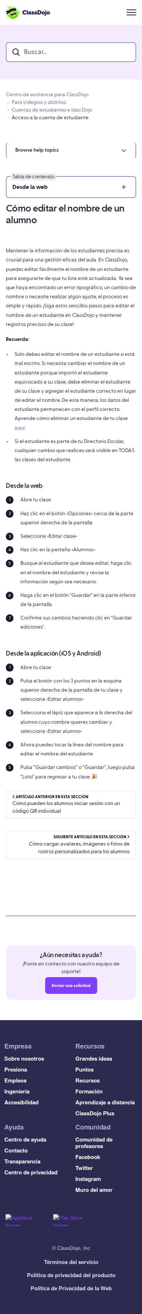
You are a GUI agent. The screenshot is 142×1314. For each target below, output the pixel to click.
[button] (71, 150)
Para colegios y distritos (39, 102)
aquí (20, 428)
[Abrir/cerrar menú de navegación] (131, 12)
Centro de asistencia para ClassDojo (47, 94)
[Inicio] (28, 12)
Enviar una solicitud (71, 985)
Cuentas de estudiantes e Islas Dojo (52, 110)
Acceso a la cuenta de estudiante (50, 117)
